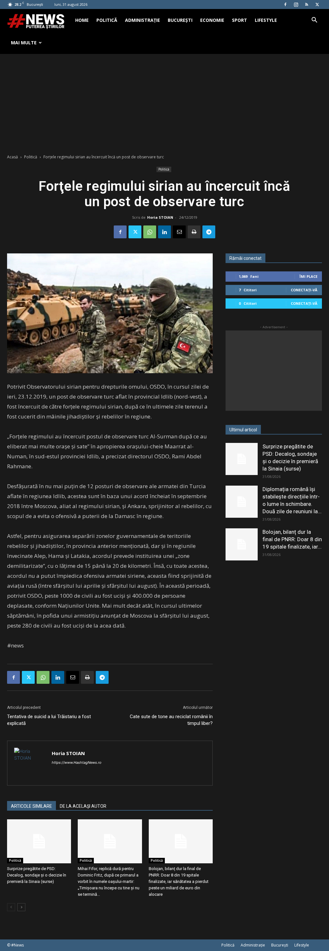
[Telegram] (208, 231)
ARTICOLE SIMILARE (31, 806)
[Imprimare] (194, 231)
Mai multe (24, 43)
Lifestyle (266, 20)
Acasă (12, 157)
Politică (106, 20)
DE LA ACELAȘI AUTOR (83, 806)
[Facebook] (285, 4)
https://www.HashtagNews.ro (77, 762)
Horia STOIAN (160, 217)
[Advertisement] (164, 102)
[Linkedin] (164, 231)
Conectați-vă (304, 289)
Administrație (142, 20)
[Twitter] (317, 4)
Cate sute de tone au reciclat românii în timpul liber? (171, 720)
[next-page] (21, 907)
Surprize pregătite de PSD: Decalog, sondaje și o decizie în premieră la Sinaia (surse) (36, 875)
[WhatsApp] (149, 231)
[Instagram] (296, 4)
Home (82, 20)
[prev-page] (11, 907)
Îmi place (308, 276)
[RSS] (306, 4)
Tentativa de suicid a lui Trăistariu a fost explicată (49, 720)
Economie (212, 20)
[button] (314, 21)
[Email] (179, 231)
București (180, 20)
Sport (239, 20)
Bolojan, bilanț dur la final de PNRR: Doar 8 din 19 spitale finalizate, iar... (292, 539)
